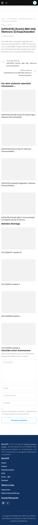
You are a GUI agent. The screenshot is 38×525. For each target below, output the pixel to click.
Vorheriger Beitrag (21, 63)
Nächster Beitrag (18, 72)
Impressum (5, 490)
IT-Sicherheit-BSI (7, 36)
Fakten (4, 466)
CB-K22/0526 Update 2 (10, 316)
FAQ (3, 473)
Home (3, 463)
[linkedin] (3, 503)
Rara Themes (28, 518)
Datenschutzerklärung (10, 493)
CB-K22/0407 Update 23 (11, 252)
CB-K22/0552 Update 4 (10, 348)
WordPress (23, 521)
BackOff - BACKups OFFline (25, 516)
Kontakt (4, 480)
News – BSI (5, 477)
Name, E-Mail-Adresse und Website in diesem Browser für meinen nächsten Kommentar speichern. (19, 412)
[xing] (8, 503)
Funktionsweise (7, 470)
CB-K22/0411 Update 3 (10, 284)
